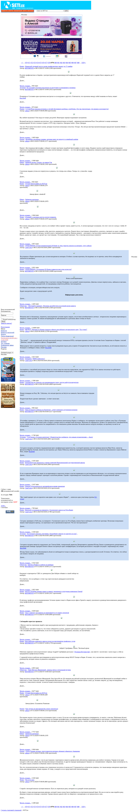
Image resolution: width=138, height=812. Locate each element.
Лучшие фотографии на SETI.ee (36, 184)
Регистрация (5, 327)
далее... (3, 506)
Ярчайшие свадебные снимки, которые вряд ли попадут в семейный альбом (52, 139)
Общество (23, 306)
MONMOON (29, 68)
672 (32, 63)
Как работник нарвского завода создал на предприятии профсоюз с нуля (50, 641)
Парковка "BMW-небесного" (35, 359)
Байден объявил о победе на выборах (41, 565)
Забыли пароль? (6, 323)
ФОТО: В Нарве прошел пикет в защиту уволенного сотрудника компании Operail (53, 591)
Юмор (22, 162)
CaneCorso (28, 247)
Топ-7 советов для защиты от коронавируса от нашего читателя (47, 613)
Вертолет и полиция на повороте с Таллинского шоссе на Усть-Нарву (49, 510)
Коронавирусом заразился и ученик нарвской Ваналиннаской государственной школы (55, 462)
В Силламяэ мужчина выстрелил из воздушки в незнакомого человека (51, 88)
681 (58, 63)
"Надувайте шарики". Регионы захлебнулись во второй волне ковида (52, 306)
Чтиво (22, 217)
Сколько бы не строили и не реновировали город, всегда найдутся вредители (51, 382)
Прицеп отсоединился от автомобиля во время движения (45, 486)
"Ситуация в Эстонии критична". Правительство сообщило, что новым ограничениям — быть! (60, 437)
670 (26, 63)
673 (35, 63)
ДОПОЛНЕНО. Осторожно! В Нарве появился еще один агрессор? (48, 269)
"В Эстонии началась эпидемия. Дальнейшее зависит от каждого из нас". (52, 534)
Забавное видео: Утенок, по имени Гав (38, 162)
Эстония (23, 88)
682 (61, 63)
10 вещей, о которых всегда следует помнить (40, 217)
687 (75, 63)
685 (69, 63)
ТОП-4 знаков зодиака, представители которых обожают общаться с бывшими (53, 751)
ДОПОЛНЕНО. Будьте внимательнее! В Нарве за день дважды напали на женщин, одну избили (58, 246)
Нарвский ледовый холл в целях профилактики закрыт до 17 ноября (48, 66)
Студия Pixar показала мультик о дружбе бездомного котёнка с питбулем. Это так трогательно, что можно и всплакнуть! (67, 109)
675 (40, 63)
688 (78, 63)
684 (67, 63)
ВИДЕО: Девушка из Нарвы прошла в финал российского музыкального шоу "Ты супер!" (56, 329)
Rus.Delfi (23, 98)
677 (46, 63)
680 (55, 63)
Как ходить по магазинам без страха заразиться (42, 709)
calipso (27, 111)
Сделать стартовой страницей (11, 810)
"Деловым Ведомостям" (82, 652)
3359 (83, 63)
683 (64, 63)
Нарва (22, 66)
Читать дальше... (25, 86)
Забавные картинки (32, 199)
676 (43, 63)
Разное (22, 109)
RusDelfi (32, 451)
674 (37, 63)
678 (49, 63)
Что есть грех (29, 780)
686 (72, 63)
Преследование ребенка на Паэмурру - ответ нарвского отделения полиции (51, 410)
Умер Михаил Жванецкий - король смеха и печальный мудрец (49, 670)
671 (29, 63)
